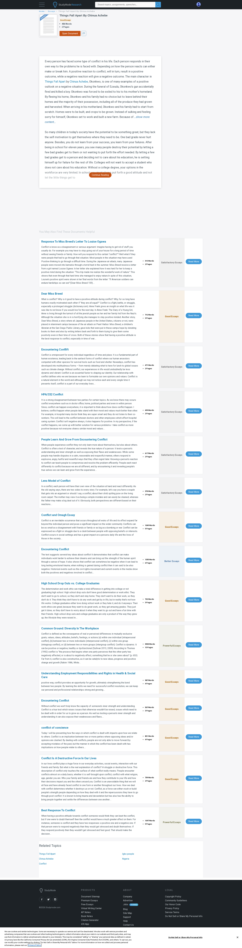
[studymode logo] (72, 4)
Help (125, 921)
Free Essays (87, 904)
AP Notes (86, 912)
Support (127, 917)
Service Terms (172, 912)
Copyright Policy (173, 896)
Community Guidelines (176, 900)
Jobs (125, 904)
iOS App (85, 924)
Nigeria (125, 858)
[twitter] (49, 901)
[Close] (237, 937)
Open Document (70, 33)
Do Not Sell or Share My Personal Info (185, 937)
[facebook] (42, 901)
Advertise (128, 900)
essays (51, 11)
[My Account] (199, 4)
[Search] (158, 4)
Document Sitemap (90, 896)
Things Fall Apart (55, 81)
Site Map (127, 913)
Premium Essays (89, 900)
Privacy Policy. (34, 945)
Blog (125, 909)
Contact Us (128, 925)
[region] (121, 937)
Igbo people (128, 854)
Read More (193, 261)
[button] (42, 5)
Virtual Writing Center (91, 908)
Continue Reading (100, 175)
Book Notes (87, 916)
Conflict (42, 863)
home (42, 11)
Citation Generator (90, 920)
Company (127, 896)
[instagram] (56, 901)
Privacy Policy (172, 908)
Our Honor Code (173, 904)
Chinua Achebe (79, 81)
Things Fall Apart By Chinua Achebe (84, 15)
